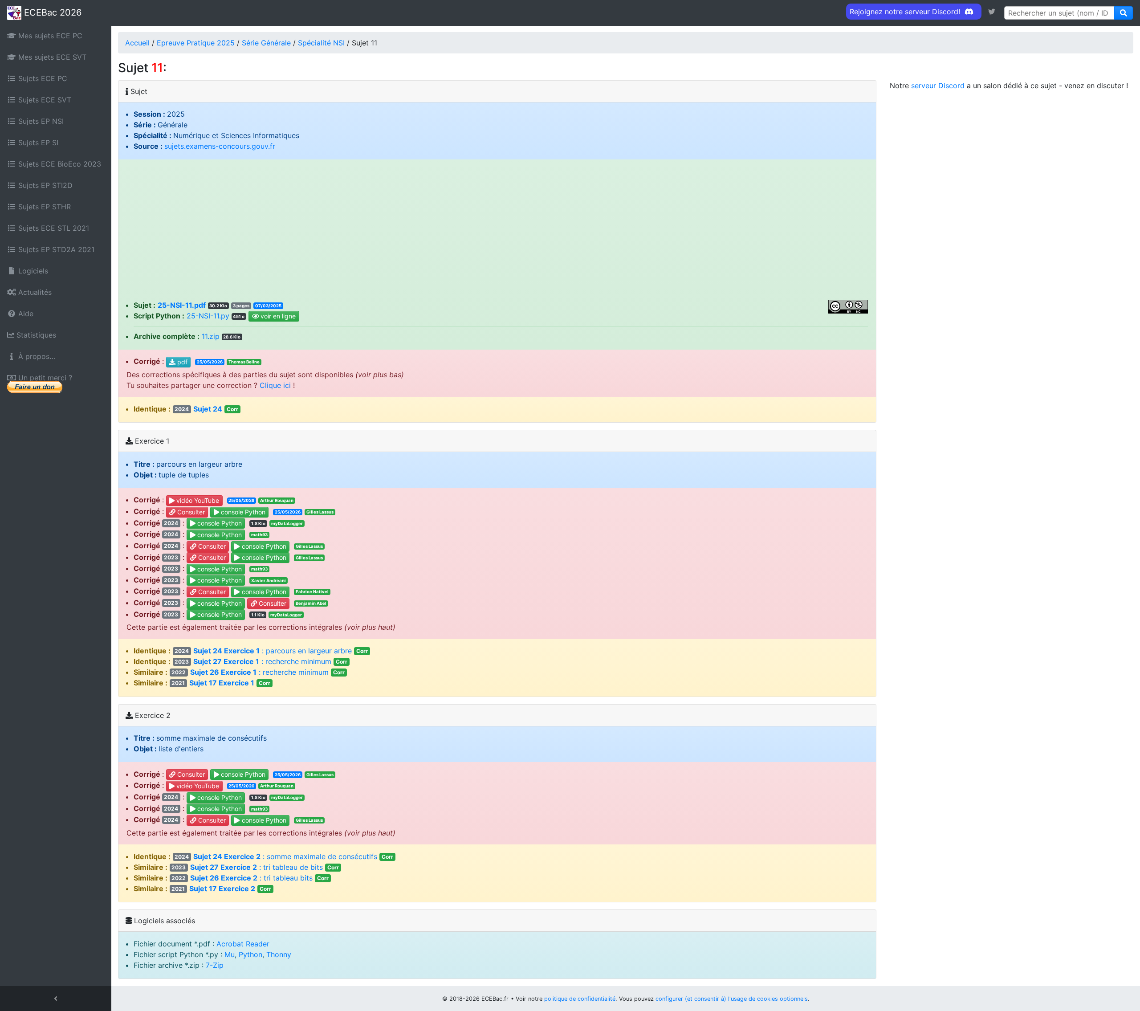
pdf (181, 362)
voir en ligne (277, 316)
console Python (242, 512)
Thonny (278, 954)
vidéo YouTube (197, 500)
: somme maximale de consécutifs (284, 856)
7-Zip (215, 965)
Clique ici (275, 385)
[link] (991, 12)
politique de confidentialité (579, 998)
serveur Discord (938, 85)
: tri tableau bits (250, 877)
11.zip (211, 336)
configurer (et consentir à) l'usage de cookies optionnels (732, 998)
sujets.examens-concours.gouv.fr (219, 146)
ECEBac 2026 (51, 12)
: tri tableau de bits (255, 867)
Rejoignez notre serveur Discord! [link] (906, 11)
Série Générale (266, 42)
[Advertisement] (497, 233)
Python (250, 954)
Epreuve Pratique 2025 (196, 42)
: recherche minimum (261, 661)
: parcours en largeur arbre (271, 650)
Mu (229, 954)
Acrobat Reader (242, 943)
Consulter (190, 512)
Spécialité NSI (321, 42)
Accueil (137, 42)
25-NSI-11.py (208, 315)
